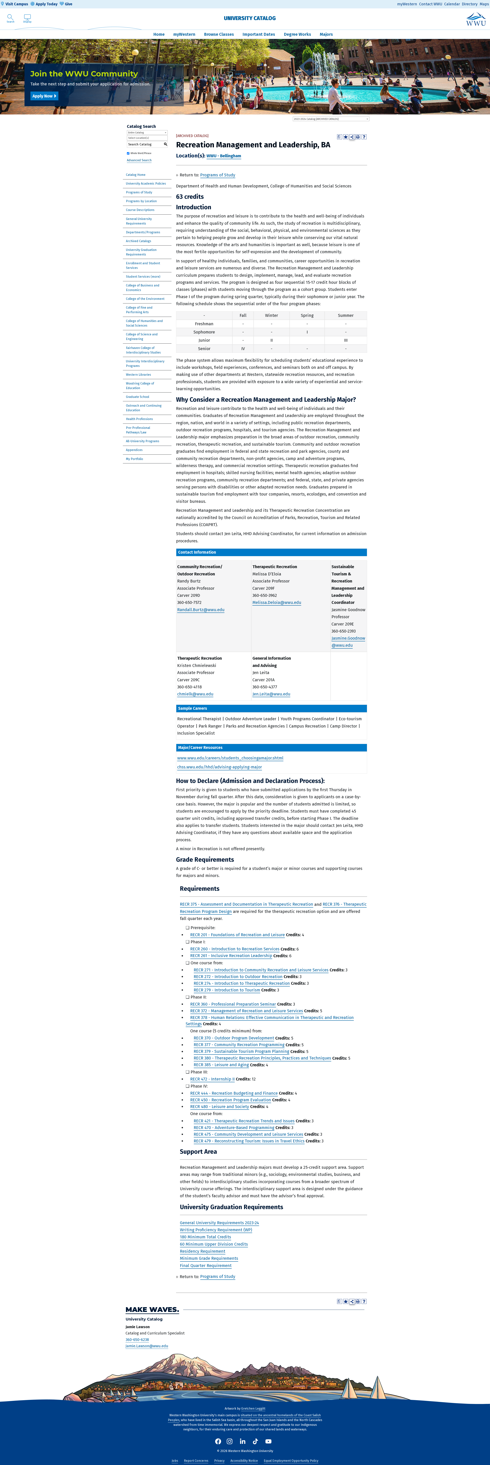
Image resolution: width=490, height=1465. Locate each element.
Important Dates (259, 34)
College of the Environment (145, 299)
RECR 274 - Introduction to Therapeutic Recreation (242, 983)
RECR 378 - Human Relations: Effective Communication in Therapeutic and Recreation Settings (270, 1020)
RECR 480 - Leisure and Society (219, 1106)
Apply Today (46, 4)
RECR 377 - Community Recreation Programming (239, 1044)
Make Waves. (152, 1310)
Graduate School (137, 397)
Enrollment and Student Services (143, 265)
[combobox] (331, 119)
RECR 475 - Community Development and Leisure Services (248, 1134)
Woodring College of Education (140, 386)
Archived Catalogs (138, 241)
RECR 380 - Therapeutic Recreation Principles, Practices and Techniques (262, 1058)
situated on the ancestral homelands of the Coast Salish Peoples (244, 1417)
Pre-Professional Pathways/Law (138, 430)
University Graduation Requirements (141, 252)
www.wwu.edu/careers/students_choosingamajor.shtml (230, 758)
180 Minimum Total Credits (205, 1237)
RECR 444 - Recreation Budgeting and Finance (234, 1093)
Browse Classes (219, 34)
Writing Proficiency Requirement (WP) (216, 1229)
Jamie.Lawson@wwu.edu (147, 1346)
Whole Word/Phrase (141, 153)
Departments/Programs (143, 232)
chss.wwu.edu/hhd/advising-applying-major (219, 767)
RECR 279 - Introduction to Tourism (227, 990)
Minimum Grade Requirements (209, 1258)
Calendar (452, 4)
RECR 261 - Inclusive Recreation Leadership (231, 955)
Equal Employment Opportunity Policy (291, 1461)
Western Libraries (138, 374)
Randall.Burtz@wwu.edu (201, 609)
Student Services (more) (143, 276)
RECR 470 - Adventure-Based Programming (234, 1127)
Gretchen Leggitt (253, 1408)
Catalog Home (135, 175)
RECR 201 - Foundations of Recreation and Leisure (237, 934)
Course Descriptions (140, 210)
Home (159, 34)
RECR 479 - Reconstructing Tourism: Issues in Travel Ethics (249, 1141)
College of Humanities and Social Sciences (144, 323)
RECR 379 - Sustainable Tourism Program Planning (241, 1051)
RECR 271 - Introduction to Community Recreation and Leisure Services (261, 970)
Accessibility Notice (244, 1461)
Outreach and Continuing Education (144, 408)
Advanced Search (139, 160)
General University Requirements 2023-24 (219, 1222)
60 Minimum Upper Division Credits (214, 1244)
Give (68, 4)
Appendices (134, 450)
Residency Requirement (202, 1251)
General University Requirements (139, 221)
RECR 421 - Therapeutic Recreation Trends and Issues (244, 1120)
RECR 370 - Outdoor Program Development (234, 1038)
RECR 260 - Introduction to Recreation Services (234, 949)
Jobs (175, 1461)
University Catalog (250, 18)
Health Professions (139, 419)
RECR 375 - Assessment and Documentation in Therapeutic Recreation (246, 904)
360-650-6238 (137, 1339)
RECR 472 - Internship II (212, 1079)
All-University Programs (142, 441)
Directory (470, 4)
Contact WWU (430, 4)
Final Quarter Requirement (206, 1265)
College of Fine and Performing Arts (139, 310)
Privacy (219, 1461)
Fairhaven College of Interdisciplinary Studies (143, 350)
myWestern (407, 4)
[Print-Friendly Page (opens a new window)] (357, 136)
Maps (484, 4)
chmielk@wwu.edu (195, 694)
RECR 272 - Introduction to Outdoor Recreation (238, 976)
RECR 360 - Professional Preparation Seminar (233, 1004)
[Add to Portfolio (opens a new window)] (345, 136)
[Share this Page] (352, 137)
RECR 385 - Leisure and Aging (221, 1065)
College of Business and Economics (142, 288)
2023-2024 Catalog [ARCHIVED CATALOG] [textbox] (316, 119)
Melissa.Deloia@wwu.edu (276, 602)
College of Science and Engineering (142, 337)
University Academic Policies (146, 183)
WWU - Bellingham (224, 156)
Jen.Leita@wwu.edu (271, 694)
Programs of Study (139, 192)
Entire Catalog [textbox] (136, 132)
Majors (326, 34)
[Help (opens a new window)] (364, 136)
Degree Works (297, 34)
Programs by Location (141, 201)
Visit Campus (17, 4)
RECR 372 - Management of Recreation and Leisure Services (246, 1010)
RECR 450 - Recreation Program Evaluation (230, 1099)
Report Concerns (196, 1461)
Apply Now (42, 96)
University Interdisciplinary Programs (145, 363)
